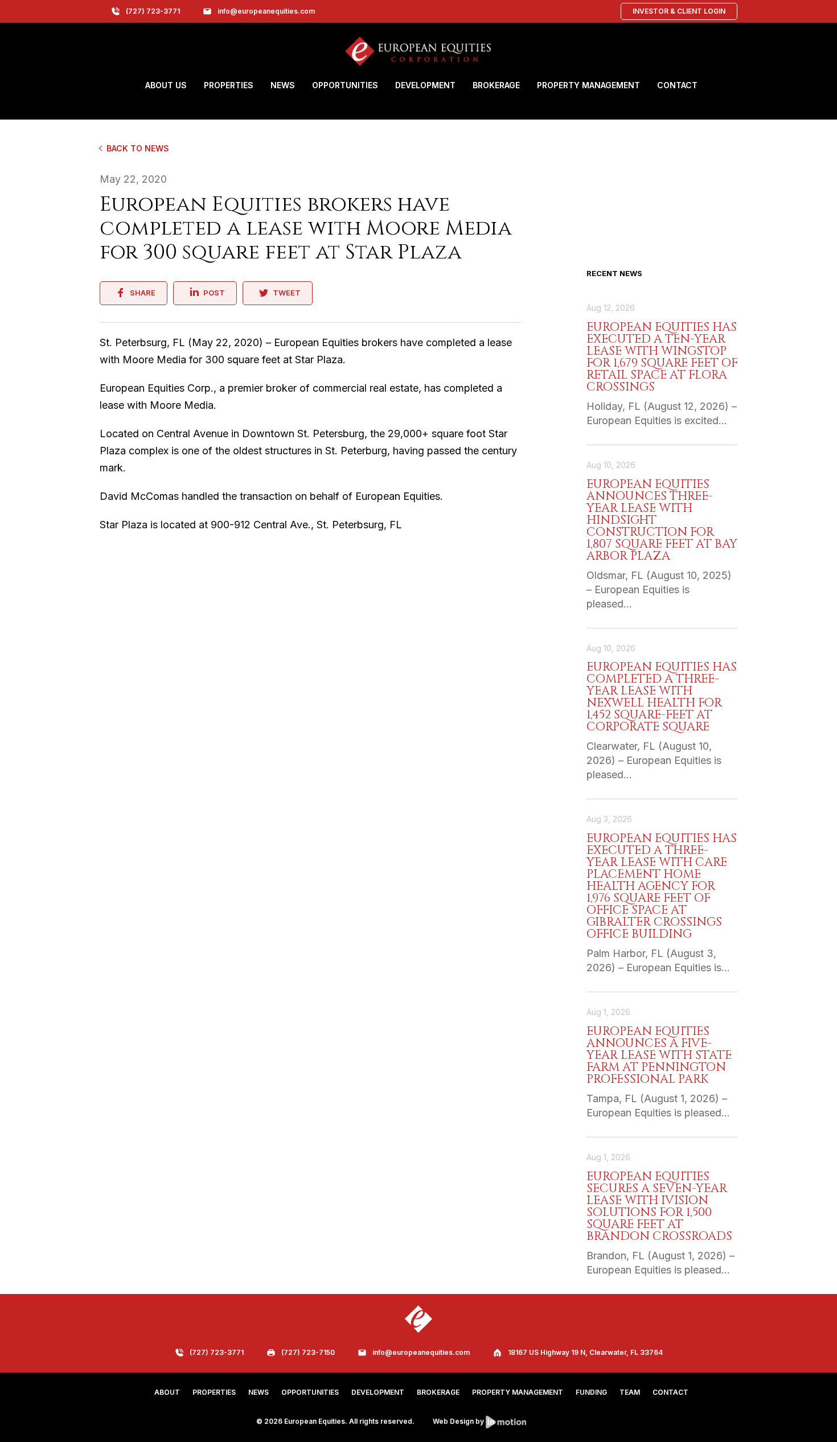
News (282, 85)
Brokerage (496, 85)
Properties (228, 85)
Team (629, 1392)
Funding (591, 1392)
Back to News (137, 148)
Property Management (588, 85)
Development (425, 85)
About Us (166, 85)
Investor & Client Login (679, 11)
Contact (677, 85)
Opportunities (345, 85)
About (167, 1392)
